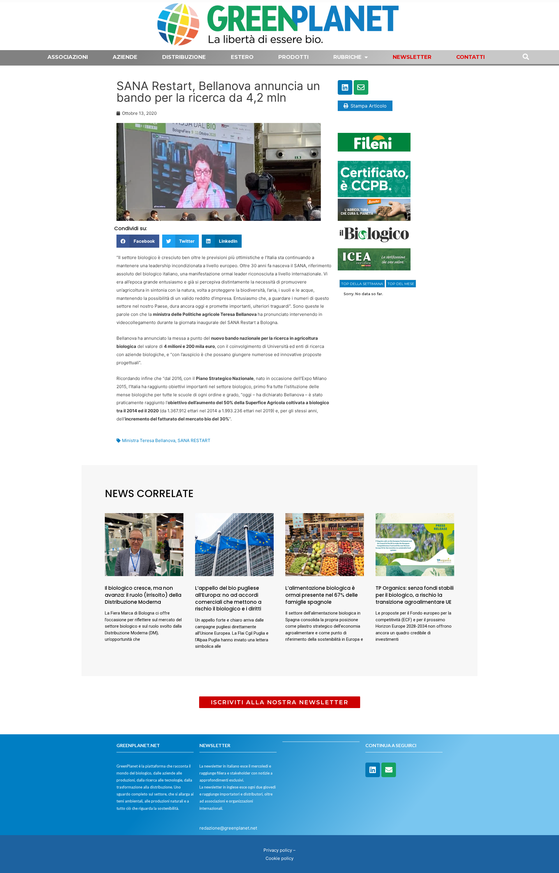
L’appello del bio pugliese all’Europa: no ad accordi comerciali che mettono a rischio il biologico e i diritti (228, 598)
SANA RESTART (194, 440)
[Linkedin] (345, 87)
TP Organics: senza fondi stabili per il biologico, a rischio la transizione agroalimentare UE (415, 595)
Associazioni (67, 57)
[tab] (362, 284)
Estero (242, 57)
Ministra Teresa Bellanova (148, 440)
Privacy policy (277, 850)
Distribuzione (184, 57)
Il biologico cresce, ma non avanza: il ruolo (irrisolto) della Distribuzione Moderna (143, 595)
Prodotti (293, 57)
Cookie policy (279, 858)
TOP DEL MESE (401, 283)
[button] (137, 241)
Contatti (470, 57)
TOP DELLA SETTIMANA (362, 283)
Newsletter (412, 57)
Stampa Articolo (369, 106)
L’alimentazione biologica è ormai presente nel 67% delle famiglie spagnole (321, 595)
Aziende (125, 57)
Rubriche (347, 57)
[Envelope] (361, 87)
